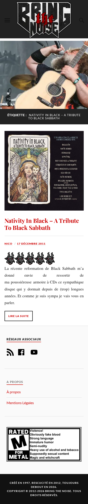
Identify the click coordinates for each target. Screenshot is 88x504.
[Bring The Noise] (44, 20)
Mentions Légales (20, 403)
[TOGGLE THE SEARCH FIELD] (81, 20)
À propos (14, 392)
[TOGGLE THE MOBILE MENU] (7, 20)
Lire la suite (18, 316)
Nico (8, 243)
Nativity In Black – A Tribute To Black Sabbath (42, 223)
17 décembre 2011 (31, 243)
